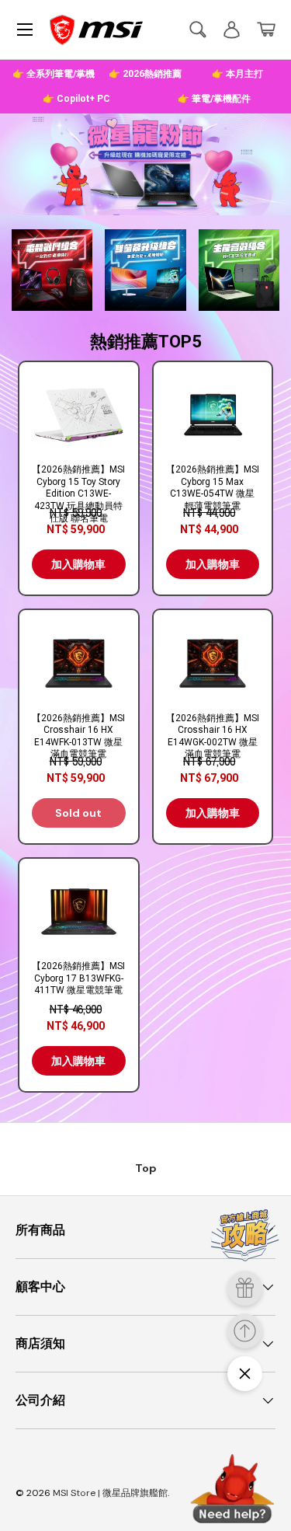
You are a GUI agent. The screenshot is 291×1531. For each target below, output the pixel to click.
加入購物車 (78, 564)
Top (146, 1168)
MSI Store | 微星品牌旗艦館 (110, 1493)
